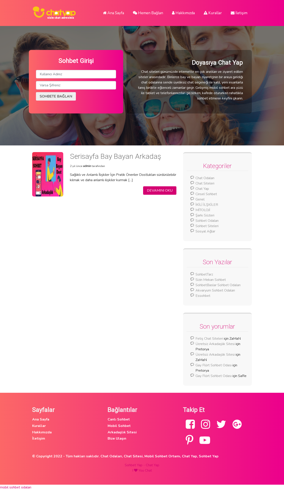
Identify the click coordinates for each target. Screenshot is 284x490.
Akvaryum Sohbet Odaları (215, 290)
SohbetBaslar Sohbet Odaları (218, 285)
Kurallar (214, 13)
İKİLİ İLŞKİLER (206, 204)
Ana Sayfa (115, 13)
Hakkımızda (185, 13)
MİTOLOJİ (202, 210)
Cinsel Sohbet (206, 194)
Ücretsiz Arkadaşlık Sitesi (215, 343)
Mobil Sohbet (119, 425)
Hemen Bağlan (150, 13)
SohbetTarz (204, 274)
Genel (200, 199)
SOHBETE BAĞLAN (56, 96)
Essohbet (202, 295)
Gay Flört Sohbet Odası (213, 365)
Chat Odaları (204, 178)
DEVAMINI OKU (160, 190)
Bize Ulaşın (117, 438)
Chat (148, 470)
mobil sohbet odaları (15, 487)
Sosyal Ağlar (205, 231)
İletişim (241, 13)
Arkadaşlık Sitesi (122, 432)
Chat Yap (202, 188)
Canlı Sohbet (119, 419)
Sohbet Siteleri (207, 226)
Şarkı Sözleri (204, 215)
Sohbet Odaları (207, 220)
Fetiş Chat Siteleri (209, 338)
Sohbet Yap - (135, 465)
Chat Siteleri (204, 183)
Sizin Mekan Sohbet (210, 279)
